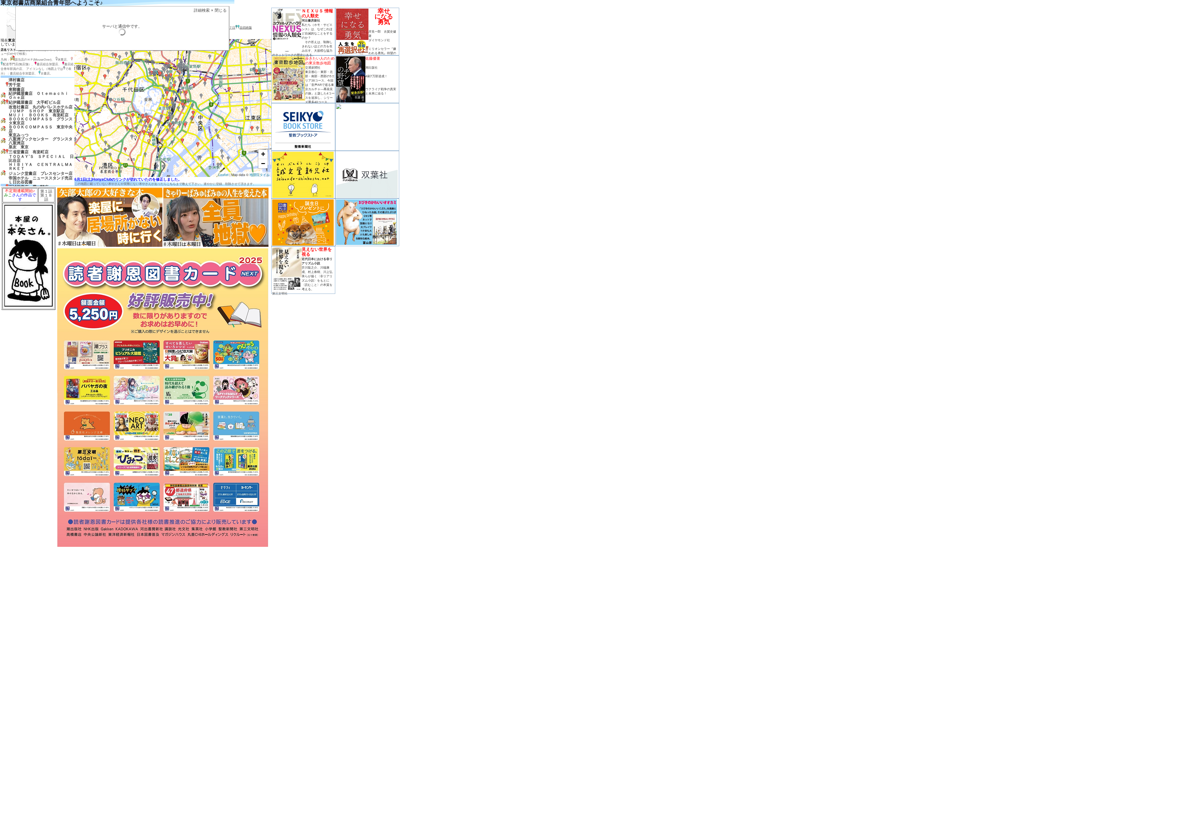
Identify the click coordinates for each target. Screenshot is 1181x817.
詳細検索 (202, 10)
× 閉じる (219, 10)
